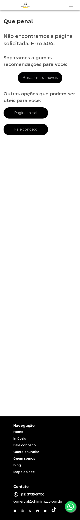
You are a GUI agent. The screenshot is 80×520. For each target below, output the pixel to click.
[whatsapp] (70, 506)
